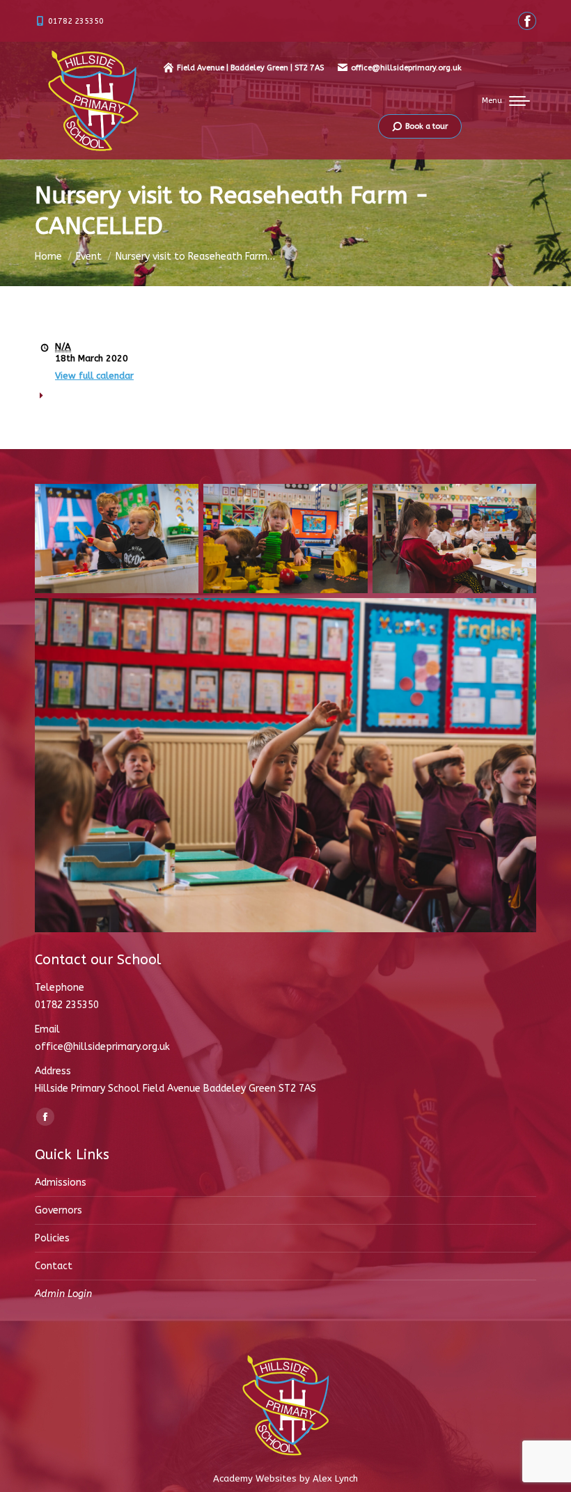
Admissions (60, 1182)
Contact (53, 1266)
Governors (58, 1210)
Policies (52, 1238)
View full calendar (94, 375)
